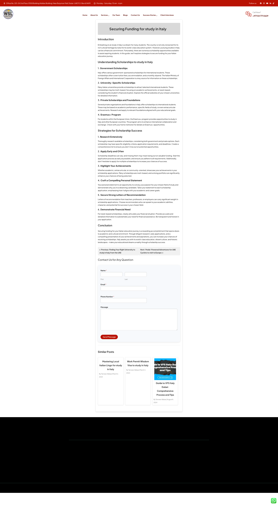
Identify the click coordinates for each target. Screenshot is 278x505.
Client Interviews (167, 15)
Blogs (125, 15)
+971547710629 (80, 468)
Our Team (116, 15)
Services (104, 15)
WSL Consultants (129, 488)
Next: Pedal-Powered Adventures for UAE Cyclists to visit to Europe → (158, 251)
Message (104, 307)
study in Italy (117, 45)
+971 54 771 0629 (260, 16)
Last (126, 279)
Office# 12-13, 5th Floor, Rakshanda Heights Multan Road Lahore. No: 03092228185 (187, 460)
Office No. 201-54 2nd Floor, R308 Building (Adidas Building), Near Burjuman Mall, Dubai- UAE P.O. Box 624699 (92, 461)
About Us (94, 15)
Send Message (109, 337)
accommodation (135, 75)
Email (103, 284)
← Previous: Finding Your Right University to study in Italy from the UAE (117, 251)
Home (85, 15)
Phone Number (107, 297)
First (102, 279)
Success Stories (149, 15)
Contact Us (135, 15)
